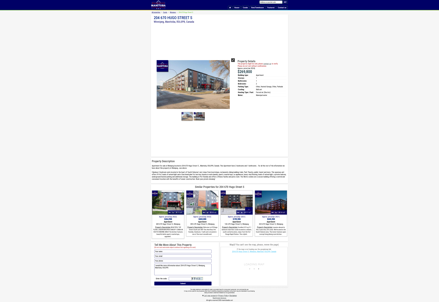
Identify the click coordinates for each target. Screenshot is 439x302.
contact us (267, 64)
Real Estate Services (219, 298)
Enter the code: (161, 278)
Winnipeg (173, 12)
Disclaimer (233, 296)
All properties (156, 12)
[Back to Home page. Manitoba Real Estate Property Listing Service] (158, 9)
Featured (270, 8)
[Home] (230, 8)
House (236, 8)
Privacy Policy (223, 296)
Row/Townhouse (257, 8)
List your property (210, 296)
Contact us (282, 8)
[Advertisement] (219, 40)
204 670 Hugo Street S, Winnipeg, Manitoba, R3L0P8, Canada (254, 251)
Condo (245, 8)
